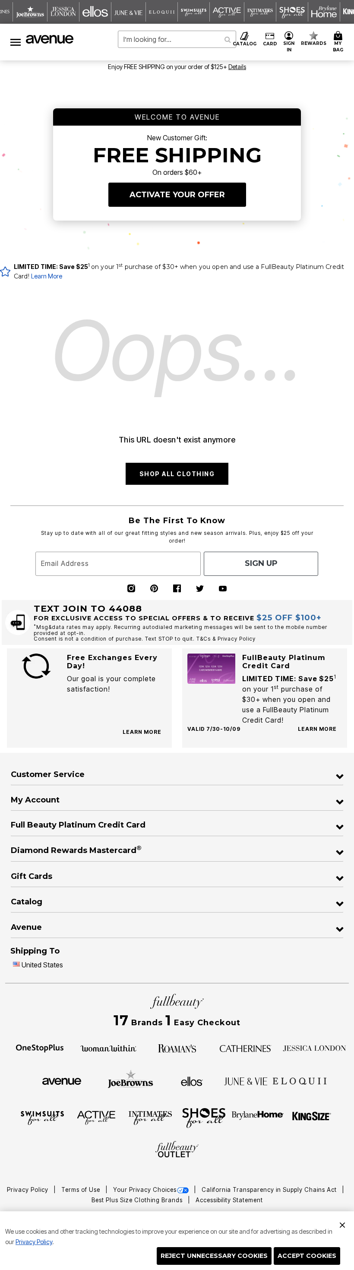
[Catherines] (246, 1047)
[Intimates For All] (150, 1117)
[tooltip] (30, 12)
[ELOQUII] (300, 1080)
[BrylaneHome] (258, 1117)
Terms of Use (81, 1189)
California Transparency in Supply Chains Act (270, 1189)
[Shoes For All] (203, 1117)
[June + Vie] (245, 1080)
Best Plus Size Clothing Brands (138, 1200)
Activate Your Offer (177, 194)
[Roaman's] (177, 1047)
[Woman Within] (108, 1047)
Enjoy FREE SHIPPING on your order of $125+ (177, 66)
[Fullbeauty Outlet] (177, 1150)
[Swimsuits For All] (42, 1117)
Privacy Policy (34, 1241)
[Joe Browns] (130, 1080)
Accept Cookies (307, 1256)
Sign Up (261, 563)
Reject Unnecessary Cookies (214, 1256)
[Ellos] (192, 1080)
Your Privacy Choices (145, 1189)
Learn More (46, 276)
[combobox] (177, 39)
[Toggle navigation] (15, 42)
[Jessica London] (314, 1047)
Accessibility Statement (229, 1200)
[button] (289, 42)
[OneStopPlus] (39, 1047)
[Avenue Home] (50, 39)
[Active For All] (96, 1117)
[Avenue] (61, 1080)
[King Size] (311, 1117)
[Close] (342, 1224)
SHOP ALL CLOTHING (177, 473)
